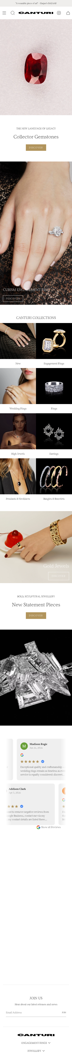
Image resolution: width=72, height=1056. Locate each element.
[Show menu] (4, 13)
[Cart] (68, 13)
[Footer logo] (36, 1035)
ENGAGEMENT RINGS (34, 1043)
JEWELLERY (34, 1050)
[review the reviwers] (18, 755)
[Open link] (36, 67)
